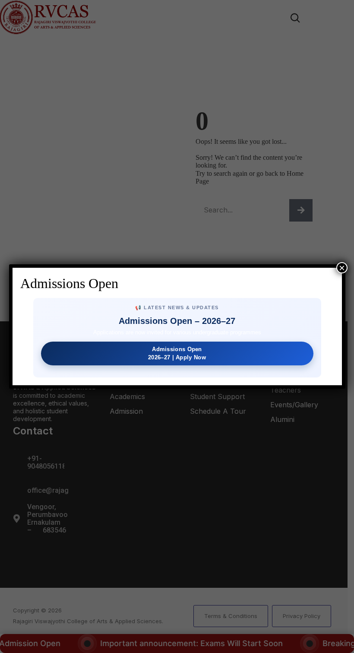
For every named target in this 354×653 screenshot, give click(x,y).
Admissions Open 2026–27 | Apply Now (177, 353)
